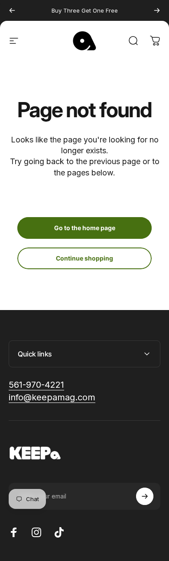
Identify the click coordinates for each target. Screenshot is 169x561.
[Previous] (12, 10)
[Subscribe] (144, 496)
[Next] (156, 10)
